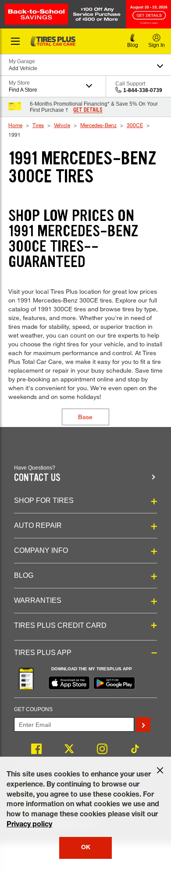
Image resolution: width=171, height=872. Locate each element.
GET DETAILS (88, 110)
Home (15, 124)
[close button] (160, 770)
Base (85, 416)
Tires (38, 124)
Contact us (37, 477)
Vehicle (62, 124)
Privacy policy (29, 825)
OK (85, 848)
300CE (135, 124)
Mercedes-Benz (98, 124)
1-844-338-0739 (142, 90)
